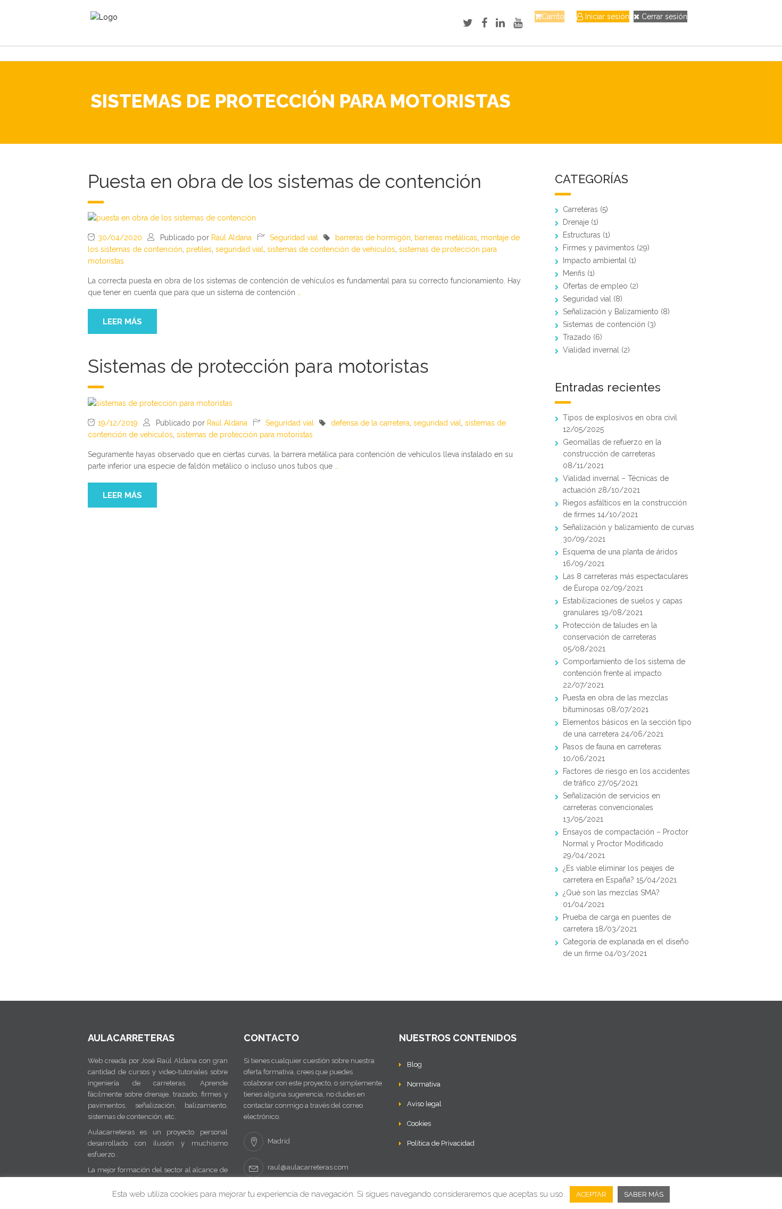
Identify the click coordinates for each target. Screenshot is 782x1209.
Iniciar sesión (606, 16)
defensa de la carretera (370, 423)
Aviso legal (424, 1104)
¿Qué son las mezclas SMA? (611, 892)
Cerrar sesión (663, 16)
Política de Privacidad (441, 1143)
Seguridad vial (294, 237)
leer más (122, 321)
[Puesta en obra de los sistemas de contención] (172, 217)
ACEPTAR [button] (591, 1194)
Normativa (423, 1084)
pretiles (199, 249)
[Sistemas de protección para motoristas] (160, 402)
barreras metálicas (445, 237)
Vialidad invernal (591, 350)
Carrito (553, 16)
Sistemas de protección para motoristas (258, 366)
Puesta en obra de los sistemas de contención (284, 181)
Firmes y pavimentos (599, 247)
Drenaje (576, 222)
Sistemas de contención (604, 324)
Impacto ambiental (595, 260)
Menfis (574, 273)
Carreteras (580, 209)
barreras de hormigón (373, 237)
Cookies (419, 1124)
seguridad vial (239, 249)
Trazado (577, 337)
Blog (414, 1064)
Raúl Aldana (231, 237)
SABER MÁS (643, 1194)
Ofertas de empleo (595, 286)
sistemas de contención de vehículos (331, 249)
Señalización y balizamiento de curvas (628, 527)
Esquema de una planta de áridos (620, 552)
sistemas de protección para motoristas (245, 434)
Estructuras (582, 235)
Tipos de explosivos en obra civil (620, 417)
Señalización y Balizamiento (611, 311)
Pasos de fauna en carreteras (612, 746)
